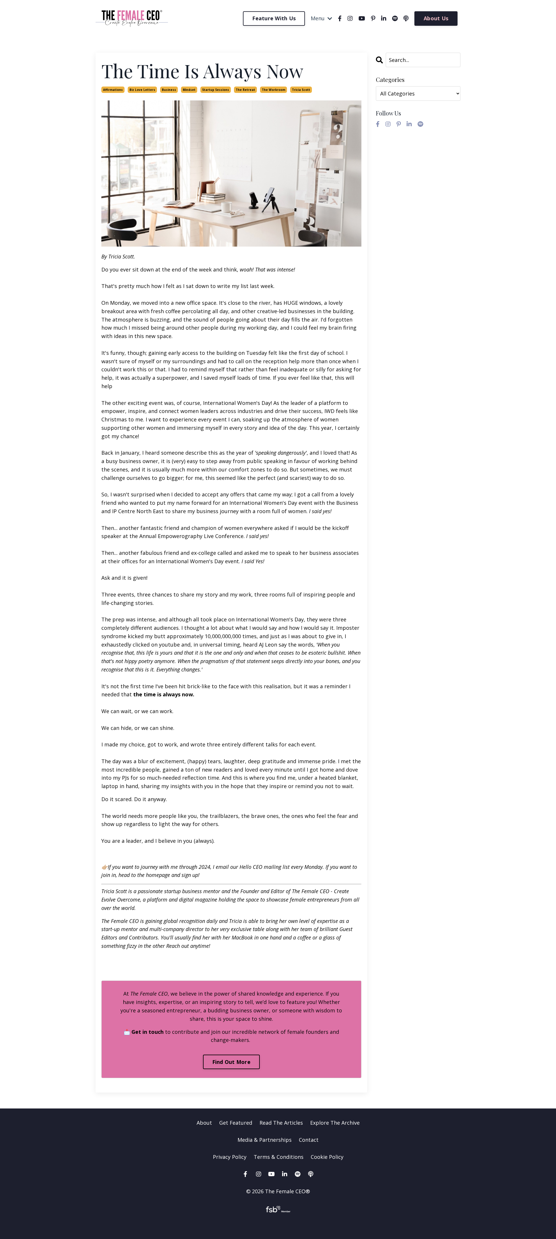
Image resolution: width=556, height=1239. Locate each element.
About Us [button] (436, 18)
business (169, 90)
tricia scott (301, 90)
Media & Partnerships (264, 1139)
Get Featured (235, 1122)
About (204, 1122)
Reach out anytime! (188, 945)
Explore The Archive (335, 1122)
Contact (309, 1139)
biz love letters (142, 90)
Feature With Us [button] (274, 18)
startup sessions (215, 90)
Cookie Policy (327, 1156)
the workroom (273, 90)
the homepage (153, 874)
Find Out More (231, 1061)
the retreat (245, 90)
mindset (189, 90)
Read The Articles (281, 1122)
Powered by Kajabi (278, 1224)
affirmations (113, 90)
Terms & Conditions (278, 1156)
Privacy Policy (230, 1156)
